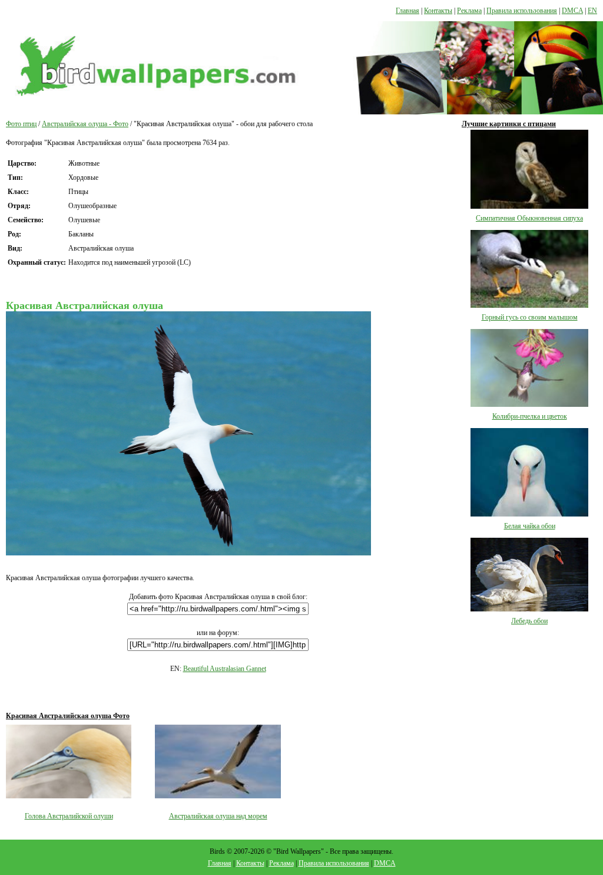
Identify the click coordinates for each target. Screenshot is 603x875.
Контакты (438, 10)
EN (592, 10)
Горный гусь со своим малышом (530, 317)
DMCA (572, 10)
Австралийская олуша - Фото (85, 124)
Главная (407, 10)
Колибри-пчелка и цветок (529, 416)
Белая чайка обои (529, 526)
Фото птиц (21, 124)
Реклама (469, 10)
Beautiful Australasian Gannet (224, 669)
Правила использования (521, 10)
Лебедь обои (529, 621)
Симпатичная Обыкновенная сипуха (529, 218)
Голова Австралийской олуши (69, 816)
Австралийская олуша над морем (218, 816)
